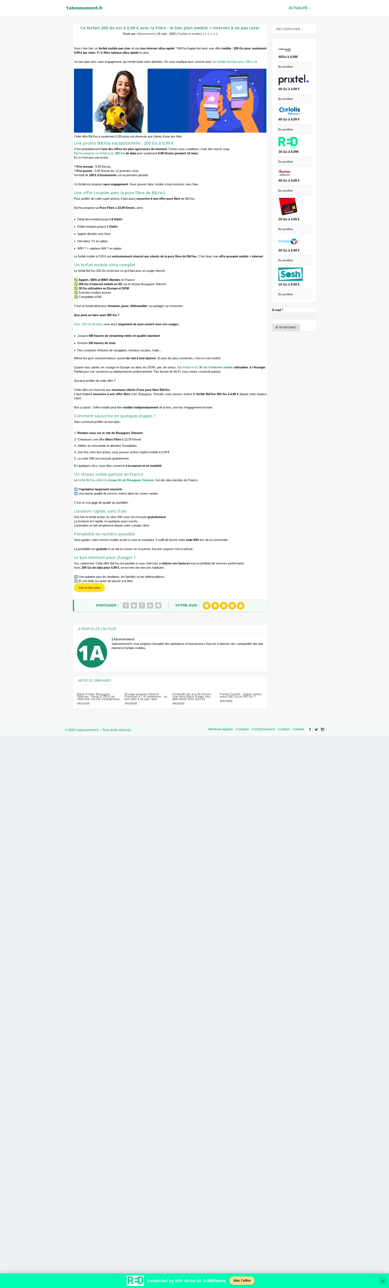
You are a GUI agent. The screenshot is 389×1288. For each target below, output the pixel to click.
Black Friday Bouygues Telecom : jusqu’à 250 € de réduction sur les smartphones (98, 696)
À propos (242, 729)
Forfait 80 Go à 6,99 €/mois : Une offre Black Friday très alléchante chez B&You (192, 696)
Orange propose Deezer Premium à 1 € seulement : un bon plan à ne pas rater (146, 696)
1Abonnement (145, 33)
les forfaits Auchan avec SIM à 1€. (235, 61)
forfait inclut (208, 367)
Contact (283, 729)
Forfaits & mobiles (190, 33)
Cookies (298, 729)
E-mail (277, 310)
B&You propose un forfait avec (99, 153)
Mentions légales (220, 729)
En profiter (285, 66)
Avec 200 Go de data (88, 324)
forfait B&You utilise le (116, 480)
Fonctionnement (263, 729)
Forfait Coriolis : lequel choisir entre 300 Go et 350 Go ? (241, 695)
